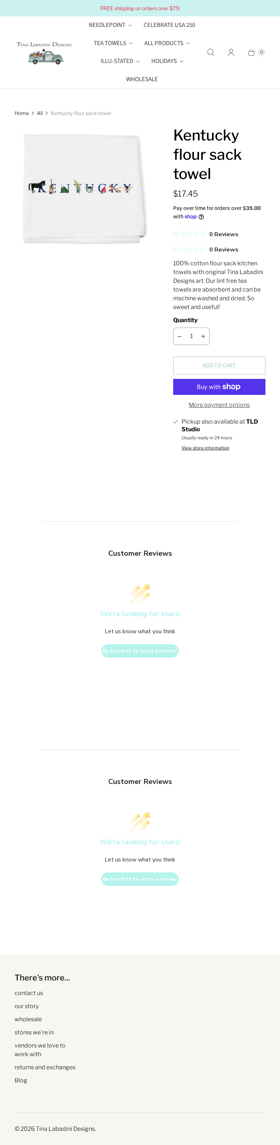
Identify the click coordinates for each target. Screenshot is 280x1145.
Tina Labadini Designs (65, 1128)
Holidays (164, 61)
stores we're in (34, 1032)
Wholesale (142, 79)
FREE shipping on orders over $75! (140, 8)
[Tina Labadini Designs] (44, 52)
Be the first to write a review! (140, 650)
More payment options (219, 404)
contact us (29, 993)
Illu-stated (117, 61)
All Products (163, 43)
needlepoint (107, 25)
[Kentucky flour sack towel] (84, 189)
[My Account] (231, 52)
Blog (21, 1080)
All (40, 113)
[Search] (211, 52)
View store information (205, 448)
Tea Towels (110, 43)
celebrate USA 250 (169, 25)
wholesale (28, 1019)
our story (27, 1006)
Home (22, 113)
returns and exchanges (45, 1067)
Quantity (185, 320)
